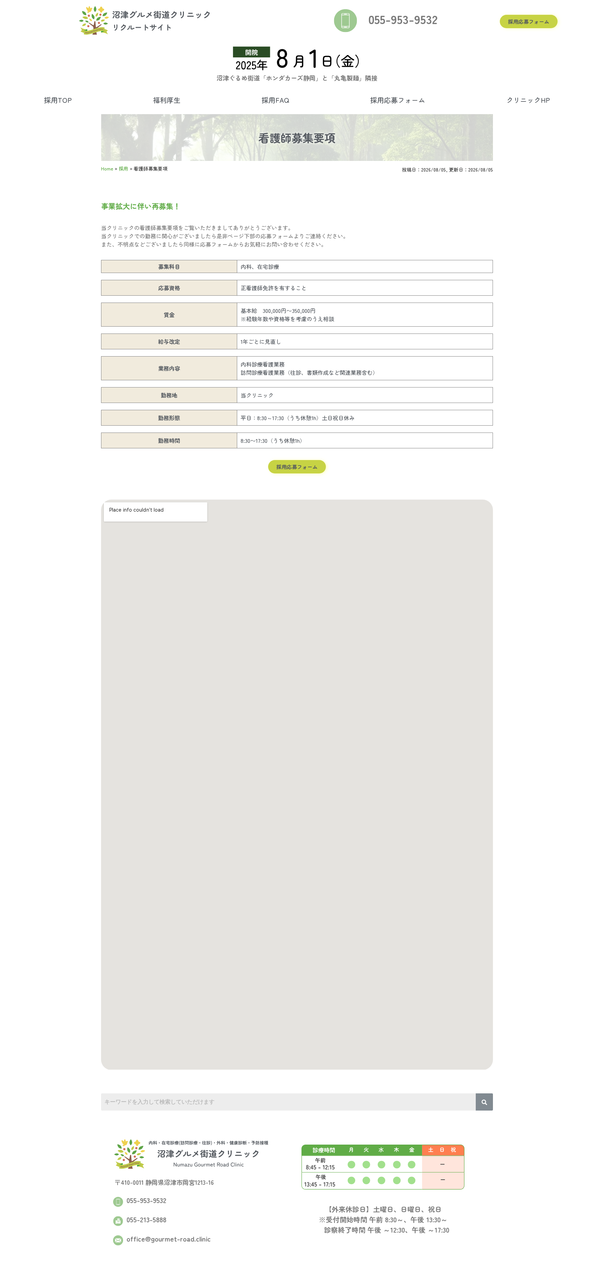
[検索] (484, 1102)
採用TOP (58, 100)
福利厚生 (166, 100)
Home (107, 168)
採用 (123, 168)
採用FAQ (275, 100)
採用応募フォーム (397, 100)
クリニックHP (528, 100)
